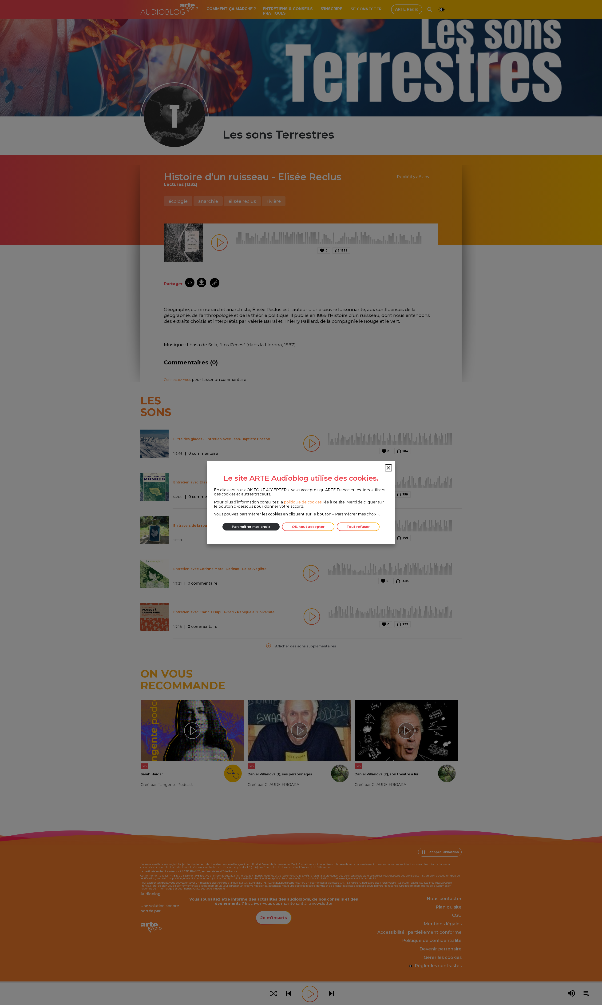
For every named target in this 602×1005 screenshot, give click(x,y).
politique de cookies (302, 502)
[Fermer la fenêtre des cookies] (388, 468)
